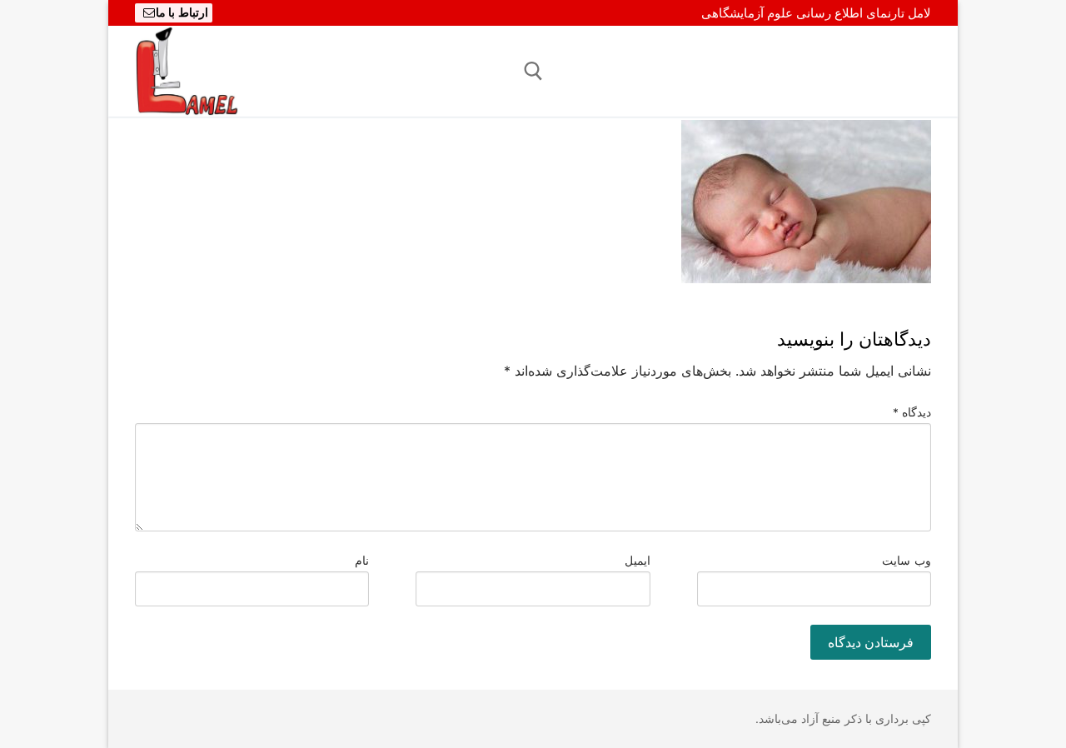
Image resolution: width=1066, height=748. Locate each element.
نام (362, 560)
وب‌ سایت (906, 560)
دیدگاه (912, 412)
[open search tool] (533, 71)
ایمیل (637, 560)
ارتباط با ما (182, 12)
